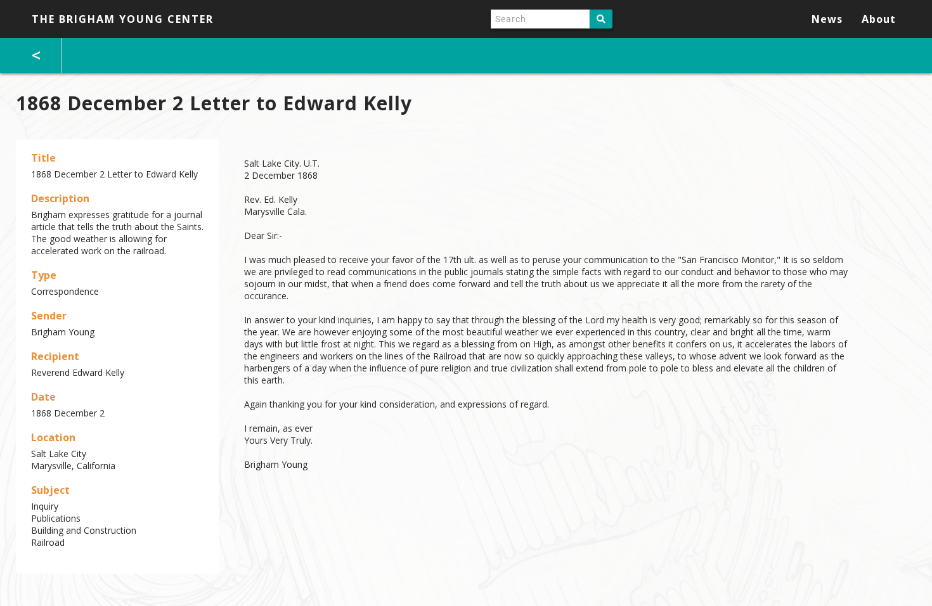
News (827, 19)
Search (601, 19)
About (879, 19)
